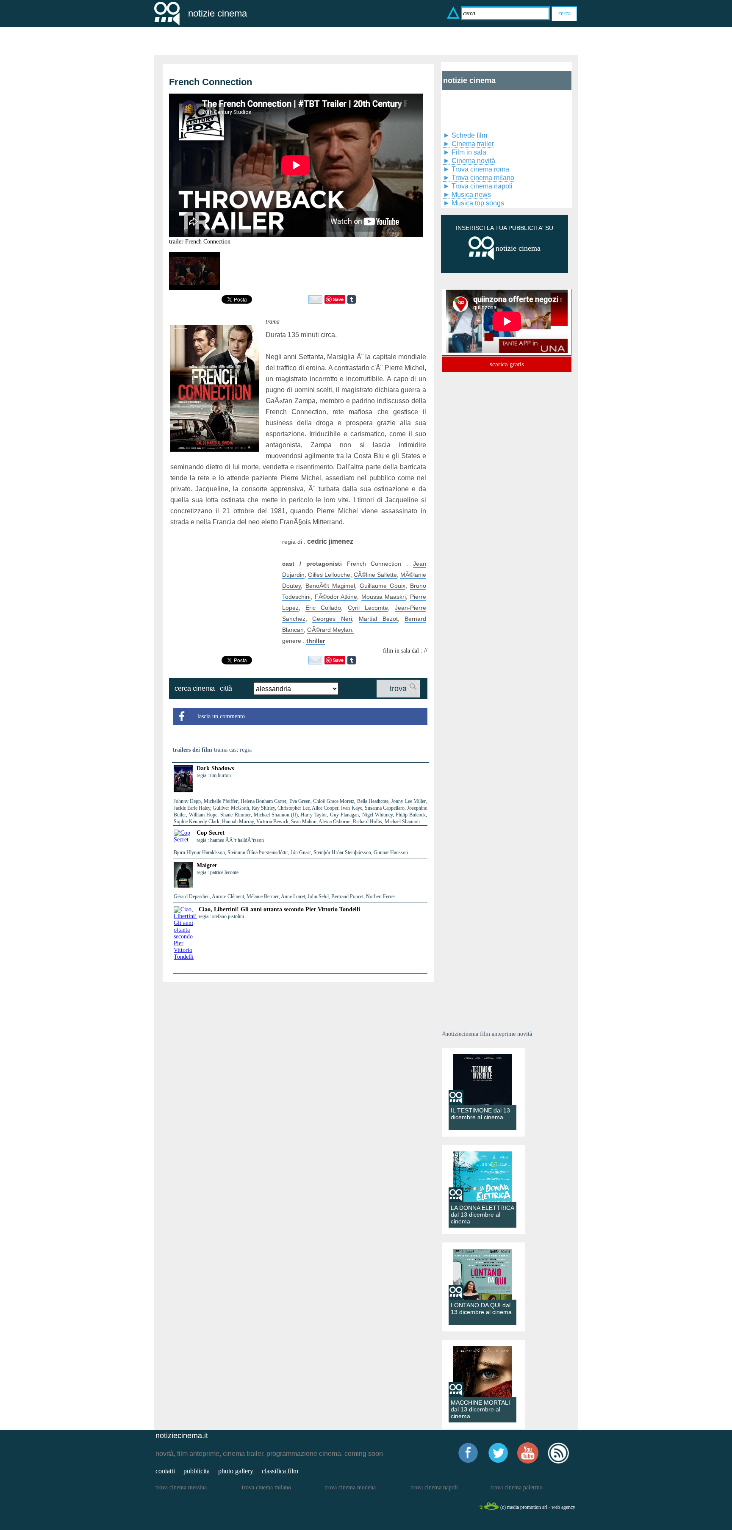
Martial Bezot (378, 618)
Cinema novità (473, 160)
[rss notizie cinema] (558, 1462)
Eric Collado (323, 607)
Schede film (469, 135)
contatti (165, 1471)
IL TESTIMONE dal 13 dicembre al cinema (480, 1114)
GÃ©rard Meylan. (330, 629)
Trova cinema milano (483, 177)
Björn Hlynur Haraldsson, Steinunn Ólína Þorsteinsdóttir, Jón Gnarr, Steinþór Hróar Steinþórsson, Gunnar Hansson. (291, 852)
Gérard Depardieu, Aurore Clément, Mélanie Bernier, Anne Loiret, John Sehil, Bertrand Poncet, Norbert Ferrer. (285, 896)
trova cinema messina (181, 1487)
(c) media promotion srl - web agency (537, 1507)
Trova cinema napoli (482, 186)
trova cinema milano (266, 1487)
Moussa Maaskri (383, 596)
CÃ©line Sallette (375, 574)
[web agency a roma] (488, 1508)
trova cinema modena (350, 1487)
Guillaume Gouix (382, 585)
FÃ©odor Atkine (336, 596)
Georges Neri (332, 618)
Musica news (471, 194)
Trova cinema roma (480, 169)
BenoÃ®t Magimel (330, 585)
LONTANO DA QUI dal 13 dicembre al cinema (481, 1308)
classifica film (280, 1471)
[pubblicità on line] (481, 258)
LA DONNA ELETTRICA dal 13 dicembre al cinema (482, 1214)
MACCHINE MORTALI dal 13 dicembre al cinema (480, 1409)
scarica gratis (507, 364)
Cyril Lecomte (368, 607)
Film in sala (469, 152)
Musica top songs (478, 203)
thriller (315, 640)
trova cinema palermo (517, 1487)
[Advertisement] (223, 589)
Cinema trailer (473, 143)
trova (398, 688)
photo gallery (235, 1471)
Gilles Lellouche (329, 574)
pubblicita (196, 1471)
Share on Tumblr (351, 299)
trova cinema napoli (434, 1487)
